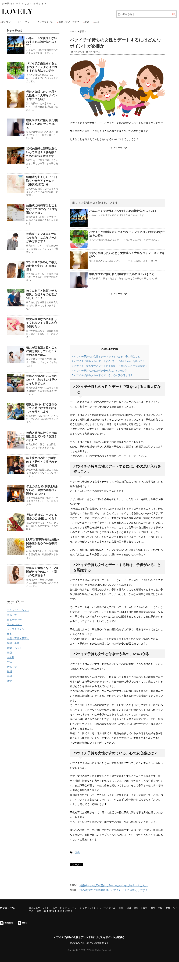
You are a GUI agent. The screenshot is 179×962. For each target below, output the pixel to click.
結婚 (96, 22)
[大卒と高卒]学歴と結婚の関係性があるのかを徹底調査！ (42, 543)
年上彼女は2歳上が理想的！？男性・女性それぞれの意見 (41, 462)
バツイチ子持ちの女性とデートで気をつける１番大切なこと (106, 356)
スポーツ (12, 615)
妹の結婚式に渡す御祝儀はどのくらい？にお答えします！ (114, 890)
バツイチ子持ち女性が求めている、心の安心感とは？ (102, 375)
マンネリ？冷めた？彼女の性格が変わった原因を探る (41, 266)
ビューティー (25, 22)
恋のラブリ (7, 22)
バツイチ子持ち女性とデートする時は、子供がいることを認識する (109, 365)
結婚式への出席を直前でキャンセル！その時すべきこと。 (114, 885)
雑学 (9, 680)
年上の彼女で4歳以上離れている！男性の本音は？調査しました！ (42, 490)
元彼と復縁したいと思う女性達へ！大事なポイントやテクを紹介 (41, 95)
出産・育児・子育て (69, 22)
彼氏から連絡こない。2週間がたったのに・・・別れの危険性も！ (42, 571)
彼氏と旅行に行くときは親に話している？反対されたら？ (41, 436)
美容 (9, 676)
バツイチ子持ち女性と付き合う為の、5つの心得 (99, 370)
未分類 (10, 657)
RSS (24, 922)
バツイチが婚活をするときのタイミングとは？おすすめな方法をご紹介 (41, 67)
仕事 (9, 633)
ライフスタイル (45, 22)
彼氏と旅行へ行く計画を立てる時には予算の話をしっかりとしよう (41, 408)
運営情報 (9, 923)
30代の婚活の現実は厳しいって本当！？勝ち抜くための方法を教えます (41, 152)
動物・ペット (14, 648)
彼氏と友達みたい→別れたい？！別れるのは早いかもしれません (41, 379)
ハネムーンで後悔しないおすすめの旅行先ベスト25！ (123, 210)
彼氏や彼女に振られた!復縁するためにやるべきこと (122, 274)
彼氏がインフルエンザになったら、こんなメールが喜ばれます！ (41, 237)
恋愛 (86, 22)
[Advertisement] (117, 174)
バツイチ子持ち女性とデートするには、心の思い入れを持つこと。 (109, 361)
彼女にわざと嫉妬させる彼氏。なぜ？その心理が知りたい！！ (41, 294)
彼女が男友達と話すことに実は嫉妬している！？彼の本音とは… (41, 351)
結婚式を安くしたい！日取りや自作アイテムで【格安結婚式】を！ (41, 181)
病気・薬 (12, 666)
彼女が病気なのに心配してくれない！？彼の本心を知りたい (41, 323)
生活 (9, 662)
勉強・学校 (13, 643)
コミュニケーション (18, 610)
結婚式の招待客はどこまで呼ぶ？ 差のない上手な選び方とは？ (42, 209)
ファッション (14, 624)
